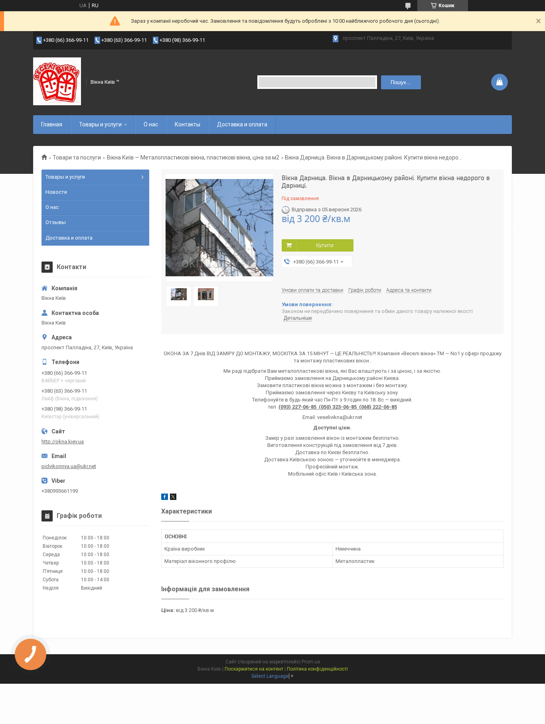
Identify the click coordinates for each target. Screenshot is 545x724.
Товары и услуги (100, 124)
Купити (325, 245)
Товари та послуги (77, 157)
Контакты (187, 124)
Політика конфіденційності (317, 669)
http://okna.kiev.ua (62, 442)
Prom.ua (311, 662)
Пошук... (401, 82)
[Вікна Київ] (57, 81)
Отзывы (55, 222)
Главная (51, 124)
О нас (151, 124)
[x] (173, 498)
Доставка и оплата (242, 124)
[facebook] (164, 498)
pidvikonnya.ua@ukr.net (68, 466)
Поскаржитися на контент (254, 669)
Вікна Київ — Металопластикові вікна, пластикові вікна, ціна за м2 (193, 157)
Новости (56, 192)
